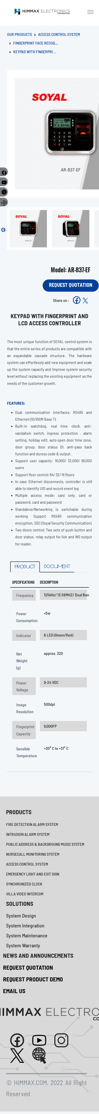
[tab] (25, 566)
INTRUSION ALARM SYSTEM (28, 834)
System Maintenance (26, 935)
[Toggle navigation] (90, 12)
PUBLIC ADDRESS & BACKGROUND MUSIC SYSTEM (45, 844)
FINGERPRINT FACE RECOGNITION (39, 42)
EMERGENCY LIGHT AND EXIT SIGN (32, 873)
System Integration (25, 925)
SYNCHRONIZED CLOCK (24, 883)
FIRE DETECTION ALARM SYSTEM (32, 824)
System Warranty (23, 945)
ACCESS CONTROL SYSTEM (59, 34)
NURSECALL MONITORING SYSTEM (32, 854)
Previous (3, 230)
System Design (21, 915)
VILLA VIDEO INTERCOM (24, 893)
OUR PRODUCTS (19, 34)
